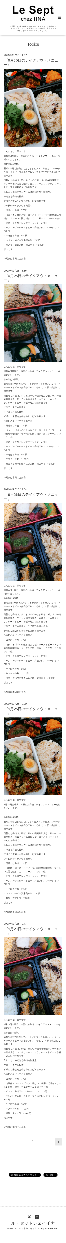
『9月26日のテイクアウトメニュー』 (31, 497)
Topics (33, 44)
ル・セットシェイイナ (33, 1223)
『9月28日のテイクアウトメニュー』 (31, 278)
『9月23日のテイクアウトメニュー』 (31, 931)
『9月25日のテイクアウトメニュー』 (31, 711)
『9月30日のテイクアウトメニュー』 (31, 62)
